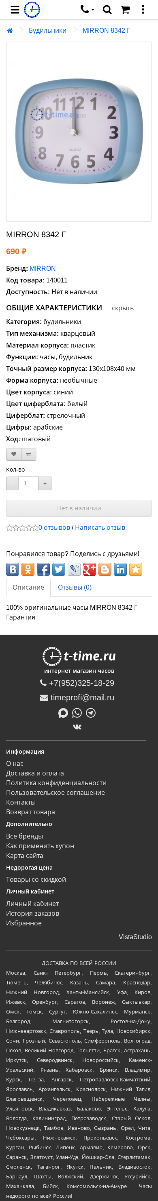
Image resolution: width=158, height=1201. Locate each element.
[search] (107, 10)
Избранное (24, 923)
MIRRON (43, 268)
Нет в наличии (79, 508)
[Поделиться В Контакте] (12, 569)
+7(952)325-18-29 (80, 682)
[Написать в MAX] (65, 712)
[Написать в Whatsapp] (79, 712)
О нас (14, 763)
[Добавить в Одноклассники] (27, 569)
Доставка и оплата (35, 773)
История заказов (32, 913)
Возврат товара (30, 812)
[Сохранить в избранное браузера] (135, 569)
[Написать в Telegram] (93, 712)
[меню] (143, 10)
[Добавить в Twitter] (58, 569)
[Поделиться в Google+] (89, 569)
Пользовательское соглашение (55, 792)
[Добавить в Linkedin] (120, 569)
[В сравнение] (28, 454)
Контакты (21, 802)
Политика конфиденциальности (56, 783)
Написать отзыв (100, 527)
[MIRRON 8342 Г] (79, 132)
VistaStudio (135, 936)
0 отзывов (54, 527)
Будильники (47, 30)
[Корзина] (125, 10)
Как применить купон (40, 846)
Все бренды (24, 836)
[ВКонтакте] (79, 726)
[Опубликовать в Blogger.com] (104, 569)
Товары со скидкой (36, 879)
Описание (28, 587)
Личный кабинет (32, 903)
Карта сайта (24, 855)
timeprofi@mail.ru (81, 697)
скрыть (123, 308)
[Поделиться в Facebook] (43, 569)
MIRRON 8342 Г (106, 30)
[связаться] (87, 10)
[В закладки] (13, 454)
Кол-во (15, 469)
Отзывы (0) (75, 587)
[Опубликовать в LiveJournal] (74, 569)
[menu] (15, 10)
